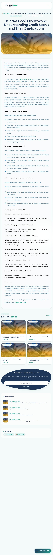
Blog (8, 13)
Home (4, 13)
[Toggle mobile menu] (48, 5)
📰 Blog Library (8, 434)
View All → (49, 315)
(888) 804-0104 (26, 386)
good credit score (25, 79)
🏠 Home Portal (20, 434)
